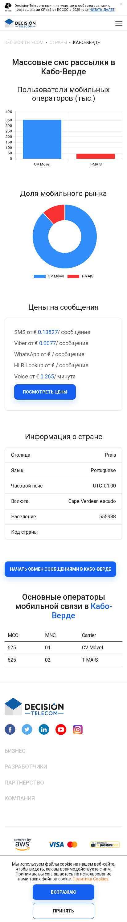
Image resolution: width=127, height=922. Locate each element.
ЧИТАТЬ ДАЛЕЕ (101, 10)
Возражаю (63, 892)
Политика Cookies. (91, 878)
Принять (63, 910)
